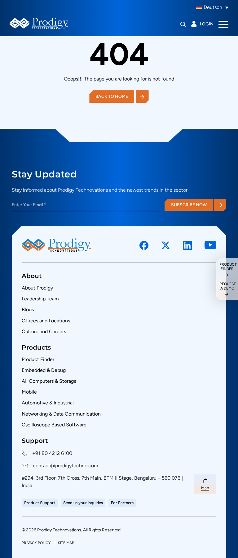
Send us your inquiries (83, 502)
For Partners (122, 502)
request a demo (227, 286)
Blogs (28, 309)
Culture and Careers (44, 331)
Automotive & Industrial (48, 403)
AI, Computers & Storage (49, 381)
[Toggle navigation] (223, 24)
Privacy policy (36, 543)
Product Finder (38, 359)
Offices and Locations (46, 321)
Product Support (39, 502)
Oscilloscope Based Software (54, 425)
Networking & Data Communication (61, 414)
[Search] (183, 24)
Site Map (66, 543)
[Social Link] (144, 245)
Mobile (29, 392)
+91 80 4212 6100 (52, 453)
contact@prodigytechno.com (65, 466)
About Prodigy (37, 288)
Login (207, 24)
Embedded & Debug (44, 370)
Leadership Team (40, 299)
